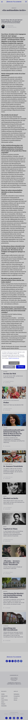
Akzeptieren (21, 367)
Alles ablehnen (14, 363)
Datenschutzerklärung (14, 358)
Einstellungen (9, 367)
